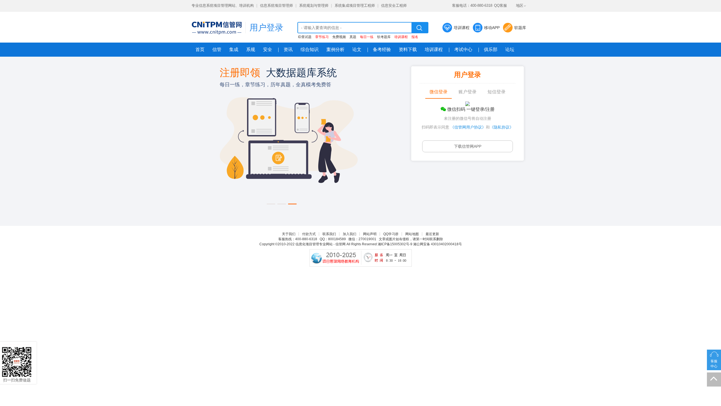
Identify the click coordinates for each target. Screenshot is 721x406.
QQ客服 (500, 5)
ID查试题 (304, 37)
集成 (233, 49)
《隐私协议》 (501, 127)
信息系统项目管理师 (276, 5)
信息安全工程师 (394, 5)
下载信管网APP (467, 146)
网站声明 (370, 234)
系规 (250, 49)
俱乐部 (490, 49)
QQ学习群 (391, 234)
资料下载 (408, 49)
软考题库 (384, 37)
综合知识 (310, 49)
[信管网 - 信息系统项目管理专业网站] (216, 28)
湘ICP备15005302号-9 (395, 244)
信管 (216, 49)
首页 (199, 49)
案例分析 (335, 49)
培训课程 (461, 27)
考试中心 (463, 49)
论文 (356, 49)
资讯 (288, 49)
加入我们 (349, 234)
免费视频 (339, 37)
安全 (267, 49)
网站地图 (412, 234)
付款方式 (309, 234)
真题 (353, 37)
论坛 (509, 49)
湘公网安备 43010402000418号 (437, 244)
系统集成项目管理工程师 (355, 5)
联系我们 (329, 234)
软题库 (520, 27)
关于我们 (288, 234)
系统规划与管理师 (313, 5)
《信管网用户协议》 (468, 127)
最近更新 (432, 234)
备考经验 (382, 49)
